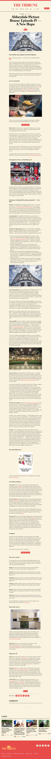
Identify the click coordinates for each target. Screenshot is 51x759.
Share (25, 691)
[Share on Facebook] (19, 696)
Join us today (25, 124)
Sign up (3, 753)
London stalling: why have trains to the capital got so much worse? (31, 731)
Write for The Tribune (19, 753)
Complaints (9, 753)
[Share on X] (16, 696)
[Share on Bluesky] (26, 696)
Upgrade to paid (25, 552)
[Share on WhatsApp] (24, 696)
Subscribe (47, 8)
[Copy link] (28, 696)
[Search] (34, 9)
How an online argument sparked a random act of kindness (7, 731)
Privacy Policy (28, 753)
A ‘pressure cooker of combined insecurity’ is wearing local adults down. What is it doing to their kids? (19, 731)
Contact (36, 753)
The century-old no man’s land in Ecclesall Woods (44, 730)
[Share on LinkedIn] (21, 696)
